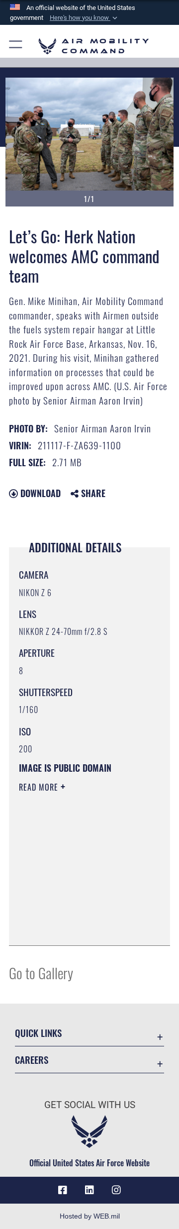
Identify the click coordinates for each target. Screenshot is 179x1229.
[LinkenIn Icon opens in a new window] (89, 1190)
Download (39, 493)
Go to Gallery (41, 972)
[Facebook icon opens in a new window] (62, 1190)
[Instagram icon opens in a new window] (116, 1190)
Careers (31, 1059)
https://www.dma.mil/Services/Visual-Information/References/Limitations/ (79, 927)
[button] (84, 18)
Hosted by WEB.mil (90, 1216)
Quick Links (38, 1032)
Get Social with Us (89, 1105)
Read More (40, 787)
